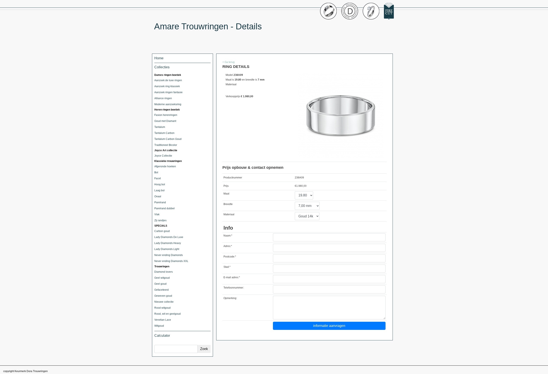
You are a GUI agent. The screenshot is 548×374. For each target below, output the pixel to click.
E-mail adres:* (231, 277)
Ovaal (157, 196)
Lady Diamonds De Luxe (168, 237)
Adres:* (227, 246)
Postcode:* (229, 256)
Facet (157, 178)
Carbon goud (162, 231)
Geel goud (160, 283)
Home (159, 58)
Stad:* (227, 266)
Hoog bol (159, 184)
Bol (156, 172)
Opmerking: (230, 298)
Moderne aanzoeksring (167, 104)
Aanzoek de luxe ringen (168, 80)
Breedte (228, 204)
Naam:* (227, 235)
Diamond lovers (163, 271)
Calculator (162, 335)
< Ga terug (228, 62)
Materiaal (228, 214)
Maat (226, 193)
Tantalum (159, 127)
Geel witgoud (162, 277)
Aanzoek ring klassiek (167, 86)
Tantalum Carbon (164, 133)
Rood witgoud (162, 307)
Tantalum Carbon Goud (168, 139)
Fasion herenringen (165, 115)
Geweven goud (163, 295)
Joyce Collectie (163, 155)
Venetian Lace (162, 319)
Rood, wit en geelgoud (167, 313)
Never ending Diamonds (168, 255)
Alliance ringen (163, 98)
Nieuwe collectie (164, 301)
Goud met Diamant (165, 121)
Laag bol (159, 190)
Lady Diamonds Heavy (167, 243)
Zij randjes (160, 220)
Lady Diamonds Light (166, 249)
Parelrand (160, 202)
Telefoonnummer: (233, 287)
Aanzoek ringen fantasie (168, 92)
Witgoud (159, 325)
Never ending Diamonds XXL (171, 261)
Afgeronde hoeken (165, 166)
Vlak (156, 214)
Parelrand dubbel (164, 208)
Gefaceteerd (161, 289)
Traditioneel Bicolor (165, 145)
